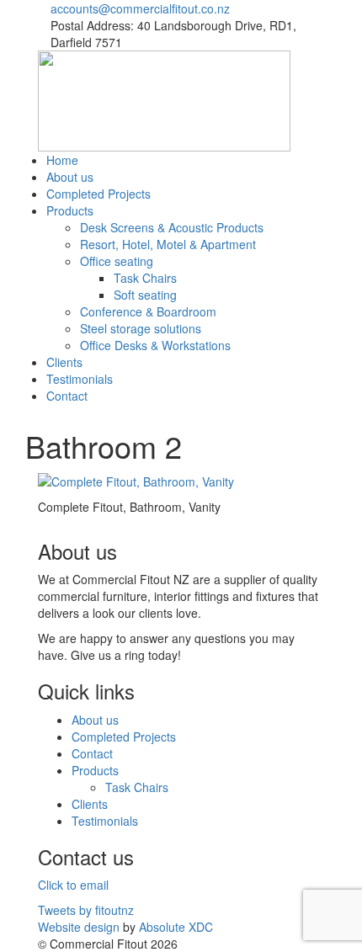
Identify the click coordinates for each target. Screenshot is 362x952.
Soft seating (145, 294)
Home (62, 160)
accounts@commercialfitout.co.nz (140, 8)
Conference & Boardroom (148, 311)
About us (69, 176)
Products (69, 210)
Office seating (116, 261)
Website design (79, 926)
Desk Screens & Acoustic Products (172, 227)
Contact (67, 395)
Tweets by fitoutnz (86, 909)
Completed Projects (98, 193)
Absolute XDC (176, 926)
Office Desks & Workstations (155, 345)
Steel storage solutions (140, 328)
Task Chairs (145, 277)
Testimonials (79, 378)
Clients (64, 362)
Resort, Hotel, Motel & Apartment (168, 244)
